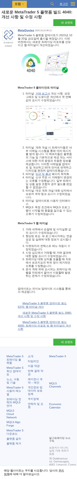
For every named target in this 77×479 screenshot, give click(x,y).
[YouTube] (51, 432)
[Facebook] (51, 426)
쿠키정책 (33, 399)
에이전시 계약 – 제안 (35, 381)
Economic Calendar (55, 405)
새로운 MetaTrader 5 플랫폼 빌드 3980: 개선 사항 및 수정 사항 (45, 314)
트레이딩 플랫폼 (15, 360)
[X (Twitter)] (64, 426)
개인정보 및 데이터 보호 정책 (35, 391)
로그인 (64, 3)
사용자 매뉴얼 (15, 391)
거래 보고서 (43, 93)
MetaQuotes (26, 30)
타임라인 (33, 361)
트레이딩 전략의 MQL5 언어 (14, 402)
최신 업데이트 (15, 371)
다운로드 (15, 432)
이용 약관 (34, 366)
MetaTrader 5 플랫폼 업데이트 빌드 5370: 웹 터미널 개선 (42, 305)
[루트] (3, 23)
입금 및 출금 (43, 174)
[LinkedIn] (57, 432)
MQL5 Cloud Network (12, 414)
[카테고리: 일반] (7, 23)
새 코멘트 (67, 22)
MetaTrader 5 (57, 356)
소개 (30, 356)
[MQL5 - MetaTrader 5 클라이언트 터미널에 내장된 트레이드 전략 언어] (6, 4)
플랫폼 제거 (14, 443)
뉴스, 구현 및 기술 (13, 381)
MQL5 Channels (55, 385)
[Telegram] (57, 426)
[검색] (52, 4)
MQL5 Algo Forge (13, 423)
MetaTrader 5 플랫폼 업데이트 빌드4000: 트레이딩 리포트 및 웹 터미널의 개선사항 (44, 325)
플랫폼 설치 (14, 438)
